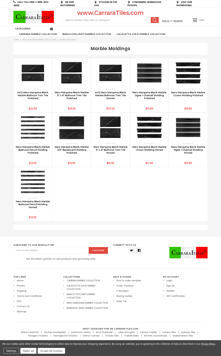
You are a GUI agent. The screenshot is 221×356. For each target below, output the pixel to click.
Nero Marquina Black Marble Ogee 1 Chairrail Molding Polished (149, 95)
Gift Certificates (175, 296)
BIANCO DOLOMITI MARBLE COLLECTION (86, 34)
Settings (11, 351)
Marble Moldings (68, 39)
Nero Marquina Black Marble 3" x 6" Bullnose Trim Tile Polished (72, 95)
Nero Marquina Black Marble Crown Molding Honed (149, 148)
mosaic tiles (112, 335)
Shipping (21, 290)
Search (155, 20)
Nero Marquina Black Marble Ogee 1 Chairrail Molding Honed (188, 150)
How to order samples (128, 280)
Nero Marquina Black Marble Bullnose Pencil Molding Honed (33, 204)
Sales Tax (121, 301)
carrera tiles (169, 332)
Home (16, 39)
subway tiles (188, 332)
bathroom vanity (81, 332)
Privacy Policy (208, 343)
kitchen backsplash (55, 332)
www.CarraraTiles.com (110, 12)
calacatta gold (126, 332)
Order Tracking (124, 285)
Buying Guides (124, 296)
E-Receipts (122, 290)
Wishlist (170, 290)
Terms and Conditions (29, 296)
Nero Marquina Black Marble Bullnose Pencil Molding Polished (33, 150)
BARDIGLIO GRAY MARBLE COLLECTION (87, 308)
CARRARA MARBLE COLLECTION (38, 34)
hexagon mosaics (38, 335)
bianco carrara (91, 335)
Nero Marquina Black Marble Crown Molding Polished (188, 94)
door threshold (104, 332)
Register (178, 20)
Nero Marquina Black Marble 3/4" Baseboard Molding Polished (72, 150)
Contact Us (23, 306)
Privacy (21, 285)
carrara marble (149, 332)
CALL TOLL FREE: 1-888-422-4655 (31, 4)
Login (169, 280)
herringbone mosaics (66, 335)
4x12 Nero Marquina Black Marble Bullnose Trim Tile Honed (110, 95)
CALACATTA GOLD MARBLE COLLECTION (141, 34)
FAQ (19, 301)
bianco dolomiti (30, 332)
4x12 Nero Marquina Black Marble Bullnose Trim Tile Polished (32, 95)
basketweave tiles (183, 335)
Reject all (28, 351)
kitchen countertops (156, 335)
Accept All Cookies (51, 351)
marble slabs (131, 335)
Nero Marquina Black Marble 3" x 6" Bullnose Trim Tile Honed (110, 150)
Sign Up (170, 285)
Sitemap (21, 311)
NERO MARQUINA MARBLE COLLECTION (39, 39)
